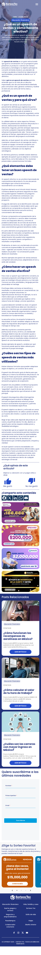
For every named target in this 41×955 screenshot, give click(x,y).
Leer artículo (20, 652)
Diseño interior (30, 925)
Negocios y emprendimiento (10, 915)
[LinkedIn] (15, 497)
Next (30, 890)
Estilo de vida (31, 914)
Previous (12, 890)
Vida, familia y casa (30, 904)
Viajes (30, 921)
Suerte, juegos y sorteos (10, 909)
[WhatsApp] (20, 497)
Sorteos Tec (30, 908)
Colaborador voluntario (10, 926)
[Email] (26, 497)
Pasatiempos (10, 921)
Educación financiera (10, 904)
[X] (9, 497)
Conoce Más (17, 884)
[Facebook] (4, 497)
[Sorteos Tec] (20, 897)
